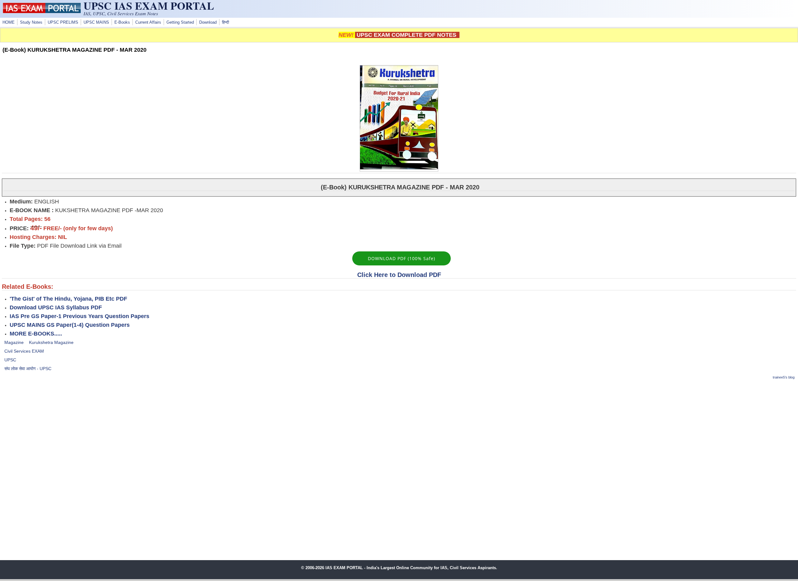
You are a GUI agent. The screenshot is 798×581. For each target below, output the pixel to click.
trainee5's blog (784, 377)
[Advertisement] (399, 429)
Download (208, 22)
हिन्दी (225, 22)
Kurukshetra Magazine (51, 342)
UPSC (10, 359)
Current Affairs (148, 22)
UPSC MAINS (96, 22)
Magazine (14, 342)
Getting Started (180, 22)
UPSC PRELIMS (63, 22)
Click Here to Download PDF (399, 274)
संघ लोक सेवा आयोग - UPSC (27, 368)
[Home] (42, 11)
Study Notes (31, 22)
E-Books (122, 22)
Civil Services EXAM (24, 351)
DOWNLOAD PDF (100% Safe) (401, 258)
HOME (8, 22)
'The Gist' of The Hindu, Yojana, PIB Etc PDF (68, 299)
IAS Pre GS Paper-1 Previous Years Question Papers (79, 316)
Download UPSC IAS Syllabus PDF (56, 307)
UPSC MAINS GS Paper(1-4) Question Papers (70, 325)
